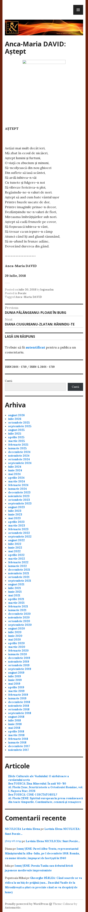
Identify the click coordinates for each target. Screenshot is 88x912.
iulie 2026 (14, 419)
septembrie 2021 (19, 580)
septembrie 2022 (20, 536)
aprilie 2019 (16, 687)
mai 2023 (14, 518)
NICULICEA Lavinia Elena (22, 829)
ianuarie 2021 (17, 610)
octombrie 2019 (18, 665)
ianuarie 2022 (17, 566)
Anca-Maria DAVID (28, 297)
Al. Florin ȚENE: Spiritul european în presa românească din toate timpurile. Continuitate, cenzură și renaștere (45, 800)
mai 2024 (14, 474)
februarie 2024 (18, 485)
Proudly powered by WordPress (26, 904)
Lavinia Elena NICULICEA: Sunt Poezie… (53, 841)
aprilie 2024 (16, 477)
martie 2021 (16, 603)
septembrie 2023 (20, 503)
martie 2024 (16, 481)
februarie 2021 (18, 606)
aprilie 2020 (16, 643)
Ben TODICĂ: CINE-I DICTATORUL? (32, 794)
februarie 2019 (18, 694)
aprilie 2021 (16, 599)
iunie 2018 (15, 724)
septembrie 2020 (20, 625)
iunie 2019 (15, 680)
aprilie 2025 (16, 437)
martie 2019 (16, 691)
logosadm (47, 289)
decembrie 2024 (19, 452)
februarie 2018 (18, 739)
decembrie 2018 (19, 702)
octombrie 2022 (19, 533)
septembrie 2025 (19, 426)
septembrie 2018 (19, 713)
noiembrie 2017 (18, 750)
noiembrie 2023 (18, 496)
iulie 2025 (14, 433)
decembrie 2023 (19, 492)
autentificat (35, 347)
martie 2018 (16, 735)
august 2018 (16, 717)
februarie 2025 (18, 444)
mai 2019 (14, 683)
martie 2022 (16, 558)
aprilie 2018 (16, 731)
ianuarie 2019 (17, 698)
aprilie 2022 (16, 555)
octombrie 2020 (19, 621)
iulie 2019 (14, 676)
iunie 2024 (15, 470)
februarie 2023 (18, 529)
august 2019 (16, 672)
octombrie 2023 (19, 500)
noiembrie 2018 (18, 705)
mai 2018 (14, 728)
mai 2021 (14, 595)
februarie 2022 (18, 562)
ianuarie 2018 (17, 742)
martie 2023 (16, 525)
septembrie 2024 (20, 463)
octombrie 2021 (18, 577)
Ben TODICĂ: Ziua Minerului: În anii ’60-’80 (37, 783)
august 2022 (16, 540)
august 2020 (16, 628)
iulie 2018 (14, 720)
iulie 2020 (14, 632)
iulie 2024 (14, 466)
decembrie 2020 (19, 614)
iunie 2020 (15, 636)
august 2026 (16, 415)
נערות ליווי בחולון (13, 841)
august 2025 (16, 430)
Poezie (22, 293)
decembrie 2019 (19, 658)
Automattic (13, 907)
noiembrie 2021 (18, 573)
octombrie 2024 (19, 459)
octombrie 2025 (19, 422)
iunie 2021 (15, 591)
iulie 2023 (14, 511)
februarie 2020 (18, 650)
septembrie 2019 (19, 669)
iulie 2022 (14, 544)
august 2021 (16, 584)
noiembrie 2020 (19, 617)
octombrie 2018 (18, 709)
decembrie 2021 (19, 569)
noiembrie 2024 (18, 455)
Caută (8, 381)
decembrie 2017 (19, 746)
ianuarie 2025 (17, 448)
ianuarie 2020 (17, 654)
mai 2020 (14, 639)
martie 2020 (16, 647)
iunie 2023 (15, 514)
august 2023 (16, 507)
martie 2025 (16, 441)
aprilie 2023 (16, 522)
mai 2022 (14, 551)
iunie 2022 (15, 547)
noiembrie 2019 (18, 661)
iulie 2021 (14, 588)
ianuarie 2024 (17, 489)
